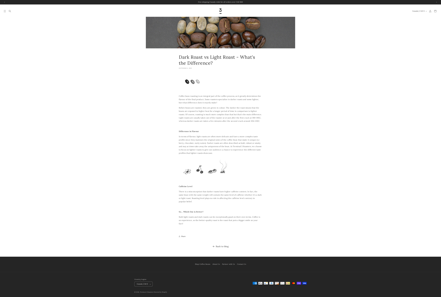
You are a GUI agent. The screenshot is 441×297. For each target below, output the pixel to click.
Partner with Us (228, 264)
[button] (4, 11)
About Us (216, 264)
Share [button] (183, 236)
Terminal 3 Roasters (146, 292)
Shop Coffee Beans (202, 264)
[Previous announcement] (4, 2)
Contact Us (241, 264)
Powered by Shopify (160, 292)
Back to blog (222, 246)
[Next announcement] (436, 2)
